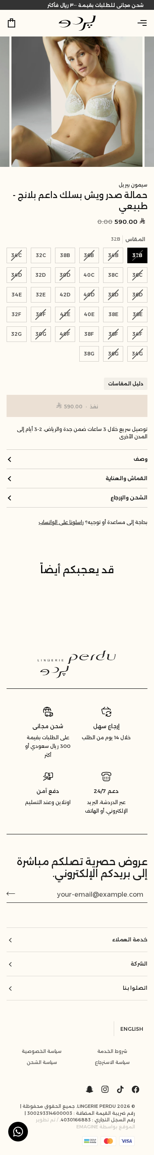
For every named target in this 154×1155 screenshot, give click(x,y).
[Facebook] (135, 1089)
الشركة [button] (139, 964)
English (131, 1029)
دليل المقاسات (125, 384)
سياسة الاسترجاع (112, 1062)
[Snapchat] (89, 1089)
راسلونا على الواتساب (61, 522)
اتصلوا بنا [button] (135, 988)
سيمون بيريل (133, 185)
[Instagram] (105, 1089)
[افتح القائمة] (135, 23)
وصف (140, 459)
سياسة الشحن (42, 1062)
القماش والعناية (126, 478)
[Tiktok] (120, 1089)
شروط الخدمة (112, 1051)
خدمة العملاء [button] (129, 939)
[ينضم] (13, 893)
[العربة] (19, 23)
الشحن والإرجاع (128, 497)
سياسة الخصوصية (42, 1051)
